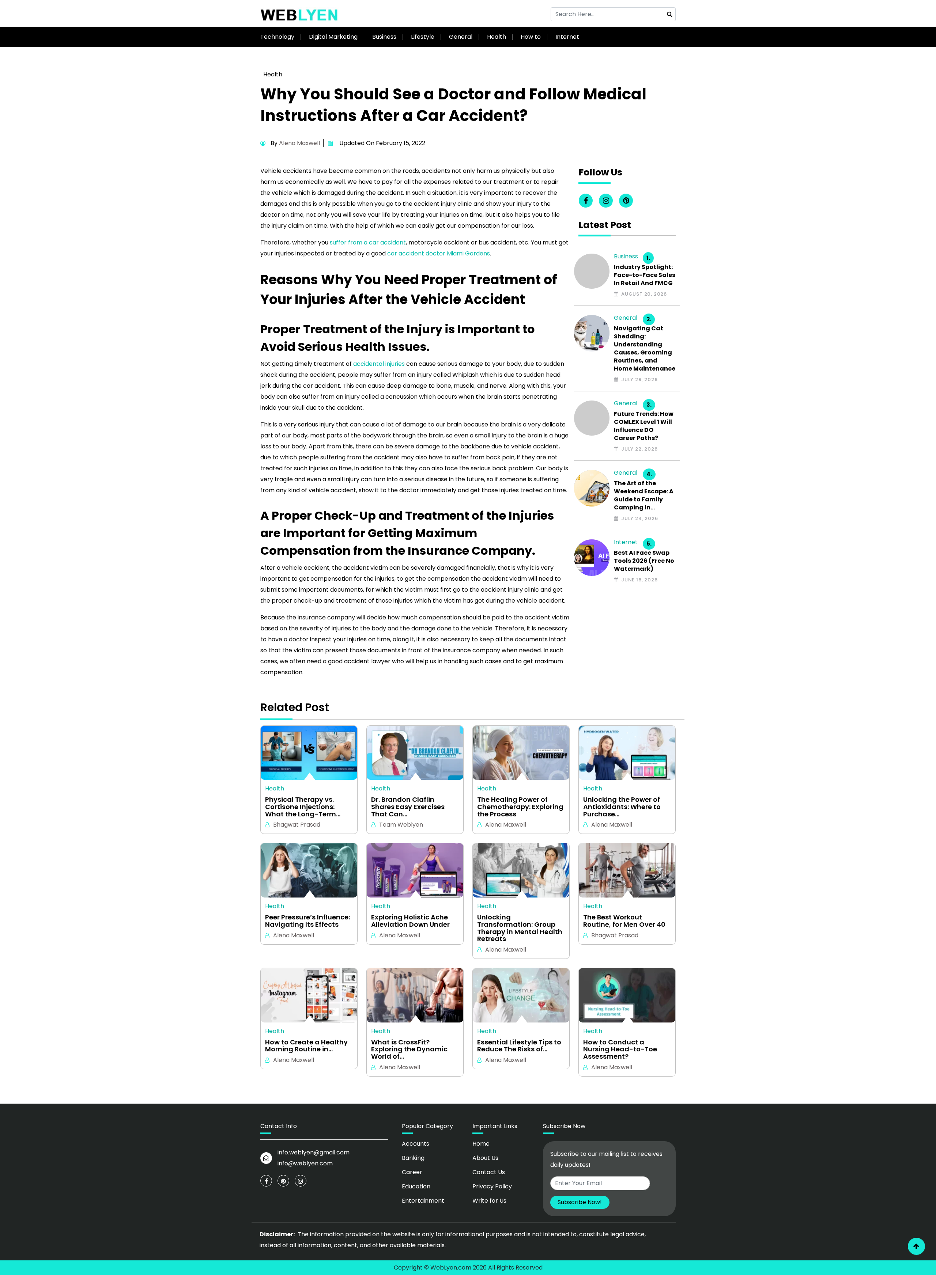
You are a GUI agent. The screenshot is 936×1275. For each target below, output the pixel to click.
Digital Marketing (333, 37)
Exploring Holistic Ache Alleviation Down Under (410, 921)
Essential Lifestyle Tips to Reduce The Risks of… (519, 1046)
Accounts (415, 1143)
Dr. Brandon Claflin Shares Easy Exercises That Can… (408, 806)
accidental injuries (379, 364)
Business (384, 37)
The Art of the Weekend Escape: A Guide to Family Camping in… (643, 495)
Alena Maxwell (299, 143)
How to (531, 37)
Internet (567, 37)
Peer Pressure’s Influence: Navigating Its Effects (307, 921)
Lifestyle (422, 37)
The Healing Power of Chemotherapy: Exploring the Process (520, 806)
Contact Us (488, 1172)
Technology (277, 37)
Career (412, 1172)
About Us (485, 1158)
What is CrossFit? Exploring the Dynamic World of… (409, 1049)
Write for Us (489, 1200)
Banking (413, 1158)
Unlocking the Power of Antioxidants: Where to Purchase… (622, 806)
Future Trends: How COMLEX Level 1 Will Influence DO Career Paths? (643, 426)
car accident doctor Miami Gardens (438, 253)
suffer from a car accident (368, 242)
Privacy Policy (492, 1186)
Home (481, 1143)
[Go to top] (916, 1246)
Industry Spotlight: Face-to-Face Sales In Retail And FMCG (644, 275)
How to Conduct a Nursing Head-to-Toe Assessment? (620, 1049)
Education (416, 1186)
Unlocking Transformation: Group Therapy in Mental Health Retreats (519, 928)
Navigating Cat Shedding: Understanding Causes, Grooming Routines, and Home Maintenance (644, 349)
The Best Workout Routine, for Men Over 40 (624, 921)
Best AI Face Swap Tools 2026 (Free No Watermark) (644, 561)
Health (496, 37)
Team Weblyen (401, 824)
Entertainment (423, 1200)
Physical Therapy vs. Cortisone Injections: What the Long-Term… (302, 806)
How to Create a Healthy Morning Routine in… (306, 1046)
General (460, 37)
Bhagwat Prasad (296, 824)
